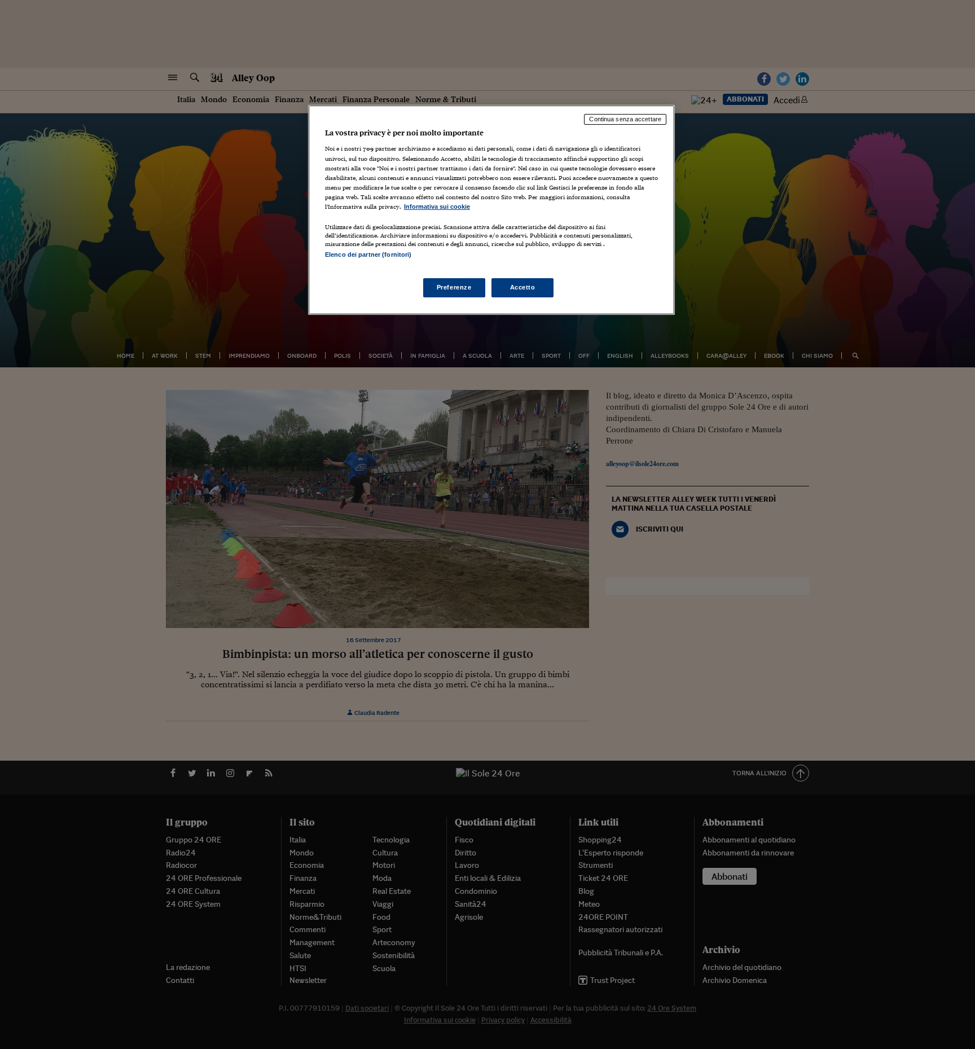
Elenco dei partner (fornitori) (368, 254)
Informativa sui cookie (437, 206)
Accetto (522, 287)
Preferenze (454, 287)
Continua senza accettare (625, 119)
